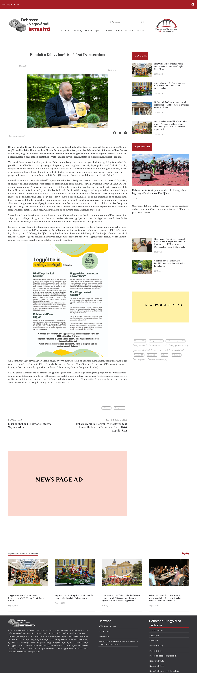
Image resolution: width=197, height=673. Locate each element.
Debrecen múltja (156, 646)
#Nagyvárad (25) (140, 345)
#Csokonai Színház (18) (158, 345)
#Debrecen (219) (140, 341)
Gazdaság (77, 30)
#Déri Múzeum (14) (159, 350)
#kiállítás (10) (138, 355)
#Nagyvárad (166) (156, 341)
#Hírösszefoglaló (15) (141, 350)
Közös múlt (154, 636)
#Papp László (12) (176, 350)
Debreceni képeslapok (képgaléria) (163, 656)
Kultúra (88, 30)
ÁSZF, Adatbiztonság (107, 626)
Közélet (65, 30)
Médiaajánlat (104, 636)
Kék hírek (107, 30)
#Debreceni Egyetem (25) (175, 341)
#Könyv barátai (119, 408)
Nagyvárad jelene (156, 666)
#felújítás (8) (176, 355)
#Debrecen (106, 408)
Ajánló (119, 30)
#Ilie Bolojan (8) (139, 360)
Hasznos (129, 30)
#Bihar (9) (164, 355)
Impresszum (104, 631)
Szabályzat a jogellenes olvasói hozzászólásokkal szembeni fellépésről (118, 643)
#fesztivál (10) (152, 355)
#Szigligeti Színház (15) (178, 345)
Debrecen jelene (155, 651)
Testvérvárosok (156, 631)
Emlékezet (153, 641)
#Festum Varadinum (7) (157, 360)
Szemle (140, 30)
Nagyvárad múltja (156, 661)
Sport (98, 30)
